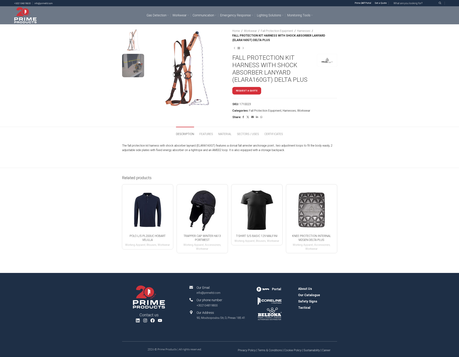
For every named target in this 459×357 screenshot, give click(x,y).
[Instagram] (145, 320)
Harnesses (303, 31)
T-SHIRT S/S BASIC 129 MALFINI (257, 236)
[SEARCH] (440, 3)
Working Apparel (135, 244)
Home (236, 31)
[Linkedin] (137, 320)
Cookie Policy (293, 350)
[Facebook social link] (243, 117)
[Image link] (149, 297)
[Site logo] (25, 15)
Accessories (213, 244)
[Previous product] (234, 48)
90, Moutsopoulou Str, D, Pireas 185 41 (221, 318)
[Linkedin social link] (257, 117)
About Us (305, 289)
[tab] (185, 132)
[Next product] (243, 48)
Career (326, 350)
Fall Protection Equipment (277, 31)
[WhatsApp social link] (261, 117)
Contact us (149, 315)
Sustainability (312, 350)
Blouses (151, 244)
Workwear (250, 31)
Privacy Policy (247, 350)
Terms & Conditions (270, 350)
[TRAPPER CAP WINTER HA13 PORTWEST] (202, 209)
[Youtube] (159, 320)
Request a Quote (247, 90)
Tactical (304, 307)
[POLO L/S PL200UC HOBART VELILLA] (147, 209)
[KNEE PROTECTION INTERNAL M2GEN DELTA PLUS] (311, 209)
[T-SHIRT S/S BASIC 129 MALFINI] (257, 209)
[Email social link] (252, 117)
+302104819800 (22, 3)
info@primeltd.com (43, 3)
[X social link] (247, 117)
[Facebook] (152, 320)
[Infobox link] (269, 289)
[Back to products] (239, 48)
